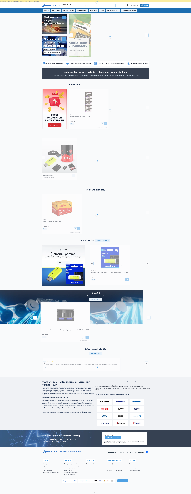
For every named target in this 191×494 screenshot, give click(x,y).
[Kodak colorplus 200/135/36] (61, 207)
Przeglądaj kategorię (102, 240)
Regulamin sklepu (47, 466)
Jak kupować (46, 464)
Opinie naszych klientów (135, 468)
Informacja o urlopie (134, 470)
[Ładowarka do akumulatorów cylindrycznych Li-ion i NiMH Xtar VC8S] (65, 315)
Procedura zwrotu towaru (114, 470)
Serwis (109, 466)
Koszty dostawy (68, 470)
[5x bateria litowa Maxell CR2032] (88, 102)
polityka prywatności (48, 468)
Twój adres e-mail (108, 435)
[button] (113, 5)
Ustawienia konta (90, 466)
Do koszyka (105, 123)
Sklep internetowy (95, 492)
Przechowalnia (90, 468)
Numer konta (122, 481)
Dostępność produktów (71, 464)
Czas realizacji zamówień (71, 472)
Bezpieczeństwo (47, 470)
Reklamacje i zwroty (112, 468)
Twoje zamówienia (91, 464)
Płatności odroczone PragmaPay (73, 466)
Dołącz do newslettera (113, 437)
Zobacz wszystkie (95, 299)
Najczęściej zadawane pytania (51, 472)
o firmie (131, 466)
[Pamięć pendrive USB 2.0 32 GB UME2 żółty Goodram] (110, 257)
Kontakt (131, 464)
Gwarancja (110, 464)
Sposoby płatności (69, 474)
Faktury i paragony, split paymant (73, 468)
